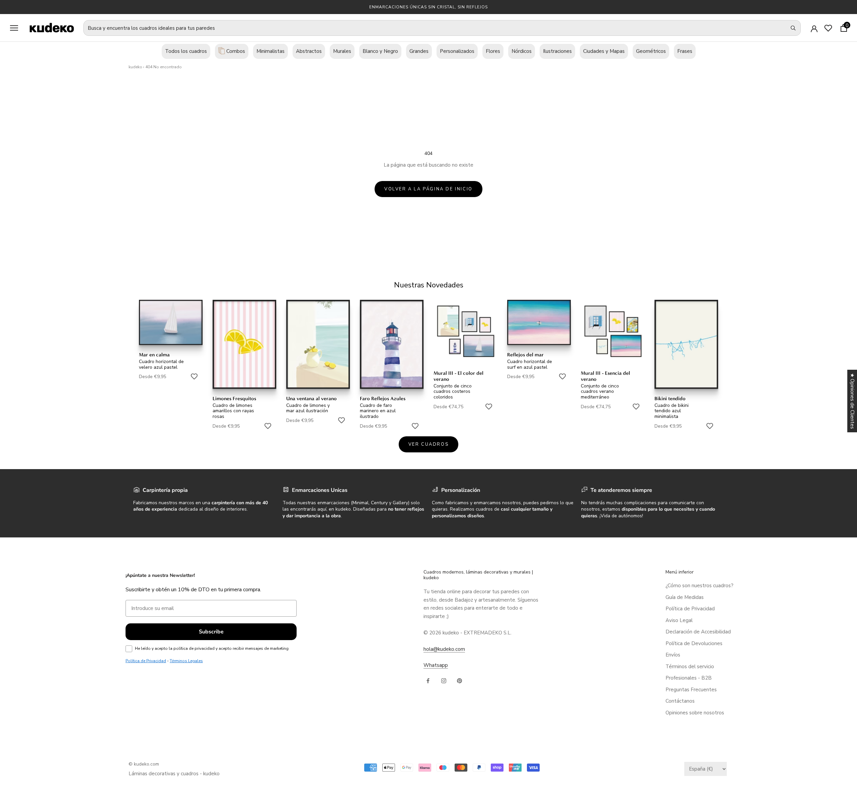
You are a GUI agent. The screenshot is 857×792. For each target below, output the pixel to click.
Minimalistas (270, 51)
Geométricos (651, 51)
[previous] (20, 356)
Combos (235, 51)
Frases (684, 51)
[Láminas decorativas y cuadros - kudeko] (48, 27)
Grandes (418, 51)
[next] (836, 356)
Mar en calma (154, 355)
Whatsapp (435, 665)
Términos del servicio (690, 666)
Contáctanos (680, 701)
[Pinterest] (459, 680)
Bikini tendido (670, 398)
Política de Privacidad (690, 608)
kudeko (135, 67)
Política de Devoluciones (694, 643)
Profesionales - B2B (689, 678)
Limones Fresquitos (234, 398)
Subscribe (211, 631)
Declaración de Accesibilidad (698, 631)
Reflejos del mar (525, 355)
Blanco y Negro (380, 51)
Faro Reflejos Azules (382, 398)
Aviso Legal (679, 620)
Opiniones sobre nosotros (695, 712)
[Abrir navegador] (14, 28)
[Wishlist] (828, 28)
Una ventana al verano (311, 398)
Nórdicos (522, 51)
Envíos (673, 654)
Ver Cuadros (428, 444)
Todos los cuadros (186, 51)
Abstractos (309, 51)
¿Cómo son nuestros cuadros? (699, 585)
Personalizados (457, 51)
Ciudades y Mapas (604, 51)
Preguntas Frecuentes (691, 689)
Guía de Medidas (685, 597)
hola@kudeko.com (444, 649)
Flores (493, 51)
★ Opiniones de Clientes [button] (852, 401)
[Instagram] (443, 680)
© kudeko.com (144, 764)
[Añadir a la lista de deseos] (194, 376)
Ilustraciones (557, 51)
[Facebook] (428, 680)
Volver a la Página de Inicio (428, 189)
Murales (342, 51)
